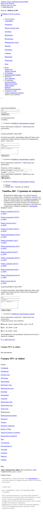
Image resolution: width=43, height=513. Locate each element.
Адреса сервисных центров (14, 93)
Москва (3, 463)
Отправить (6, 178)
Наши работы (9, 85)
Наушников (5, 395)
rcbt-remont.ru (32, 478)
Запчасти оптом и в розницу (10, 432)
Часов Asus (4, 409)
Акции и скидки (10, 71)
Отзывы (3, 422)
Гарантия (4, 453)
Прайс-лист (9, 69)
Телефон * (4, 172)
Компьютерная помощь (13, 75)
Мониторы (8, 57)
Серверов (4, 398)
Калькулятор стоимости (9, 436)
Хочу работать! (10, 78)
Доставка (4, 449)
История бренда (10, 82)
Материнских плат (7, 388)
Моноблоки (9, 35)
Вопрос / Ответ (6, 429)
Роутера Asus (5, 375)
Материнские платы (12, 42)
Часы (6, 64)
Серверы (8, 53)
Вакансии (4, 419)
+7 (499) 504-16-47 (7, 7)
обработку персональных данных (23, 123)
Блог (2, 439)
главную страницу (31, 199)
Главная (7, 185)
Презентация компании (13, 89)
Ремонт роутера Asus (12, 28)
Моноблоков (5, 381)
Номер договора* (7, 170)
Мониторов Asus (6, 402)
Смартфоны (9, 21)
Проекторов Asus (7, 405)
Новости (8, 87)
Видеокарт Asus (6, 385)
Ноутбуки (8, 31)
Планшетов (5, 371)
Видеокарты (9, 39)
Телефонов (4, 368)
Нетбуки (8, 46)
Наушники (8, 49)
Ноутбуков (4, 378)
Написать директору (8, 426)
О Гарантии (9, 73)
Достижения (5, 443)
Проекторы (8, 60)
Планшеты (8, 24)
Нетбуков (4, 392)
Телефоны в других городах (10, 14)
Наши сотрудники (11, 84)
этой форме (33, 206)
